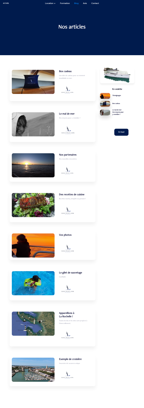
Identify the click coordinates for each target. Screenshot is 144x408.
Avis (85, 3)
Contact (95, 3)
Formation (65, 3)
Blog (76, 3)
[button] (50, 3)
